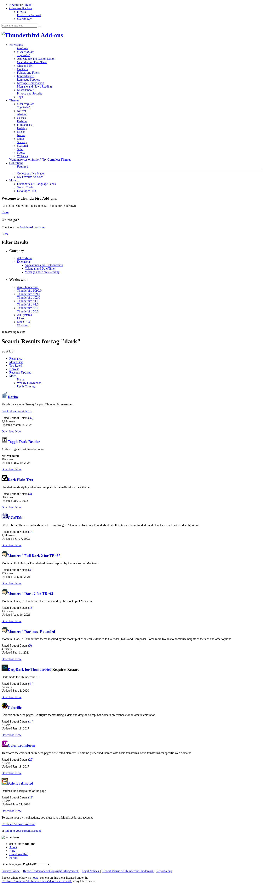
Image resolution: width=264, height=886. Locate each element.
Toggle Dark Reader (24, 442)
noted (35, 877)
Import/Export (25, 76)
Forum (13, 857)
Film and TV (25, 124)
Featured (22, 48)
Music (21, 131)
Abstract (22, 114)
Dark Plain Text (20, 480)
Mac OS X (23, 321)
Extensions (16, 44)
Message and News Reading (34, 86)
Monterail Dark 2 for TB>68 (30, 594)
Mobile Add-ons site (32, 227)
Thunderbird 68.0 (27, 304)
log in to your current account (23, 830)
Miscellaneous (25, 90)
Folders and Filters (28, 72)
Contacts (22, 69)
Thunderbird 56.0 (27, 311)
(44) (30, 683)
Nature (21, 135)
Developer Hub (26, 190)
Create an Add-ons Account (18, 824)
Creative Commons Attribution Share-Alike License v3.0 (37, 881)
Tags (20, 97)
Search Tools (25, 187)
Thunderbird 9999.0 (29, 290)
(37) (30, 418)
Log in (27, 4)
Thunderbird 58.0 (27, 308)
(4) (30, 493)
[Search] (39, 26)
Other (20, 138)
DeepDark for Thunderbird (29, 669)
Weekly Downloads (29, 383)
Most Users (16, 362)
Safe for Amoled (20, 783)
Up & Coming (26, 386)
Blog (12, 850)
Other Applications (20, 8)
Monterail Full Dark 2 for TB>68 (34, 556)
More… (14, 180)
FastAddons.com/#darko (17, 411)
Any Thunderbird (27, 287)
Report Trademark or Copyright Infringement (51, 871)
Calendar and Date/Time (32, 62)
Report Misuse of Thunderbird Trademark (128, 871)
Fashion (22, 121)
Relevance (15, 358)
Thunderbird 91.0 (27, 301)
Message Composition (30, 83)
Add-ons (51, 35)
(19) (30, 797)
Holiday (22, 128)
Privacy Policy (11, 871)
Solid (20, 149)
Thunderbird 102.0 (28, 297)
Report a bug (164, 871)
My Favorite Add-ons (30, 177)
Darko (13, 397)
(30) (30, 569)
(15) (30, 607)
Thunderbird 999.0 (28, 294)
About (13, 847)
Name (20, 379)
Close (5, 212)
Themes (14, 100)
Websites (22, 156)
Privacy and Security (29, 93)
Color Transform (21, 745)
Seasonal (22, 145)
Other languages (11, 864)
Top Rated (23, 55)
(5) (30, 645)
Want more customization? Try (40, 159)
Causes (21, 117)
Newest (21, 110)
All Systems (24, 315)
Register (14, 4)
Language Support (28, 79)
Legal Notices (91, 871)
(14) (30, 531)
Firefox (21, 11)
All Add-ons (24, 258)
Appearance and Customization (36, 58)
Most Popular (25, 51)
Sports (21, 152)
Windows (23, 325)
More (12, 376)
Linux (20, 318)
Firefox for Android (29, 15)
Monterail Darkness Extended (31, 632)
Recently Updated (20, 372)
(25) (30, 759)
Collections (16, 163)
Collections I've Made (30, 173)
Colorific (14, 708)
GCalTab (15, 518)
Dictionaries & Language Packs (36, 184)
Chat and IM (24, 65)
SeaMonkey (24, 18)
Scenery (22, 142)
